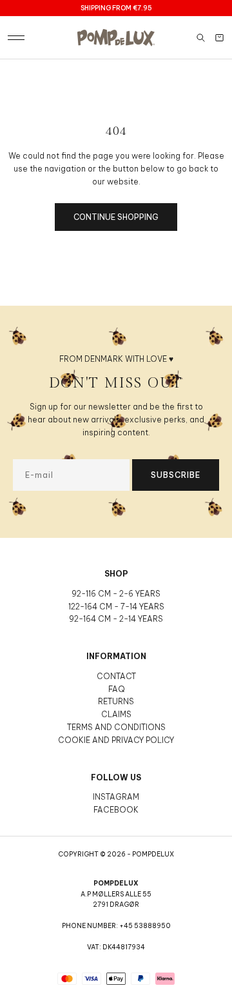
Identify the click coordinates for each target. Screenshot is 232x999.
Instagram (116, 797)
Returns (116, 701)
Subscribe (175, 475)
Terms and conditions (116, 727)
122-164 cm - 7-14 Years (116, 606)
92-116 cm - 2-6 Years (116, 593)
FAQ (116, 689)
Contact (116, 676)
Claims (116, 714)
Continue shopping (116, 217)
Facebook (116, 810)
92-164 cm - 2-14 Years (116, 619)
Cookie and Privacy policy (116, 740)
